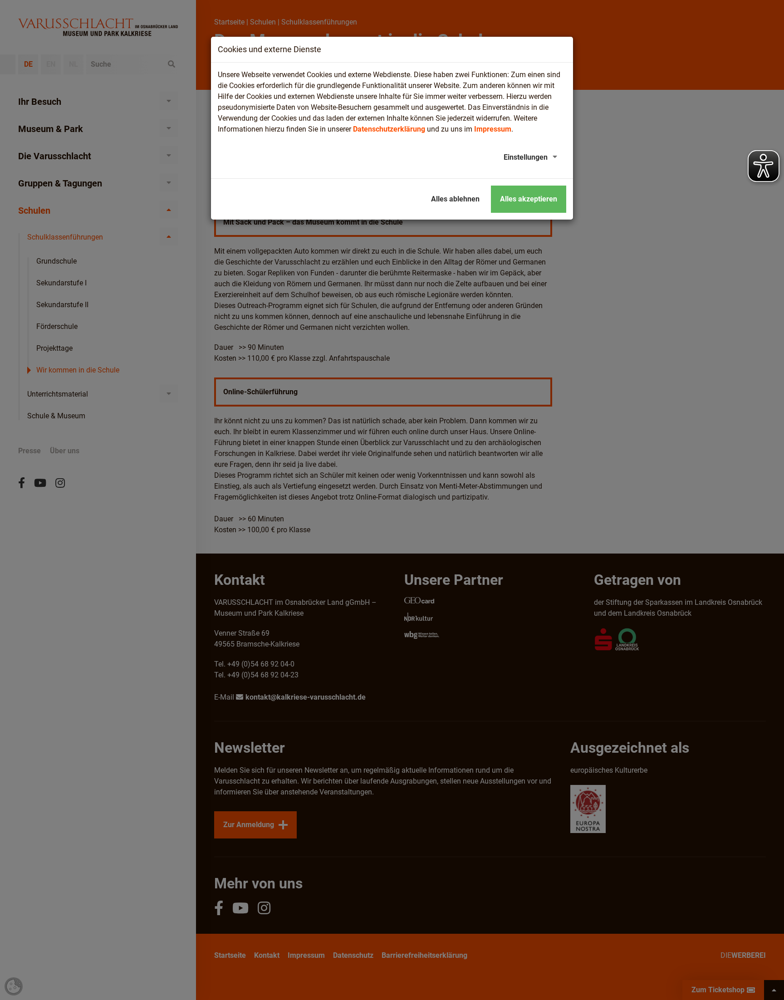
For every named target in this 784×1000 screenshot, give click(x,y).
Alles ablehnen (455, 199)
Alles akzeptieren (528, 199)
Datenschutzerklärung (389, 129)
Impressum (492, 129)
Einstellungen (526, 157)
